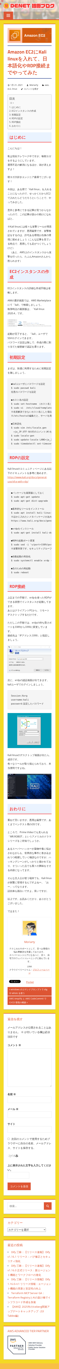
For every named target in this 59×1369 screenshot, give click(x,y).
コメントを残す (31, 88)
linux (14, 88)
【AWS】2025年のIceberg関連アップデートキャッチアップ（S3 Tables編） (29, 1311)
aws (47, 85)
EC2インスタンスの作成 (24, 110)
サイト (11, 1124)
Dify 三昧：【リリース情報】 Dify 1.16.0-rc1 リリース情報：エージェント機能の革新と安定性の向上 (29, 1284)
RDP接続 (16, 121)
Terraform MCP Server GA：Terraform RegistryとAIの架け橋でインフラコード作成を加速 (29, 1297)
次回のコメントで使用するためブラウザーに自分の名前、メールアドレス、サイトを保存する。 (29, 1143)
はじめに (16, 107)
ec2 (9, 88)
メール (13, 1109)
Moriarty (33, 85)
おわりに (16, 125)
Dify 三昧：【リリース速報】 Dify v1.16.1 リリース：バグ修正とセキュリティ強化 (29, 1256)
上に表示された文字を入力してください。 (29, 1168)
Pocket (30, 982)
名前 (12, 1094)
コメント (14, 1045)
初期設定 (16, 114)
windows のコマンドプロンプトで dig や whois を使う (28, 992)
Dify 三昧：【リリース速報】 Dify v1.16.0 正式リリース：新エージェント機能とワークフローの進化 (29, 1270)
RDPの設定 (17, 118)
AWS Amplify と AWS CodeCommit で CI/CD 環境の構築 (27, 1001)
